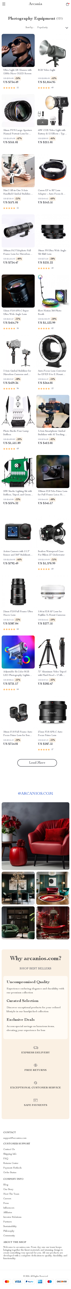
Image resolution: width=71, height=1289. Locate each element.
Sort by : (30, 27)
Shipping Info (10, 1154)
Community (9, 1236)
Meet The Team (11, 1194)
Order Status (9, 1172)
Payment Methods (12, 1168)
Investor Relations (12, 1217)
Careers (7, 1199)
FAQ (5, 1159)
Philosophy (8, 1231)
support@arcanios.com (15, 1138)
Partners (7, 1222)
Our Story (8, 1189)
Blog (5, 1185)
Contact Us (9, 1149)
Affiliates (7, 1212)
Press (6, 1203)
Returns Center (10, 1163)
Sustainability (10, 1226)
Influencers (8, 1208)
